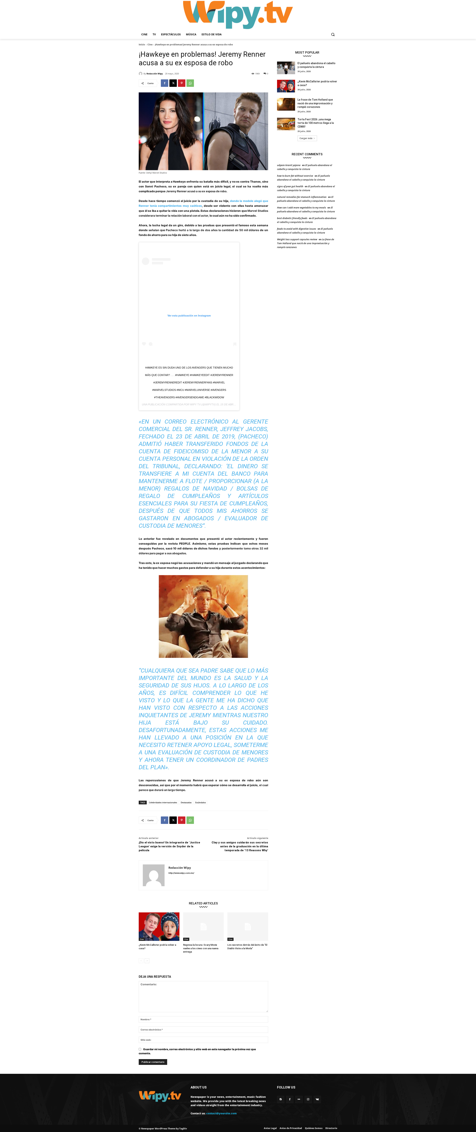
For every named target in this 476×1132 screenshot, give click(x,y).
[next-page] (147, 960)
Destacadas (186, 802)
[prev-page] (141, 960)
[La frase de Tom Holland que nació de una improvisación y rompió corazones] (286, 104)
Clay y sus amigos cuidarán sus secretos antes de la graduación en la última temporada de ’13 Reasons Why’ (240, 846)
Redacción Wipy (155, 73)
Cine (149, 44)
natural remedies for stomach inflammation (302, 197)
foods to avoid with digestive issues (296, 228)
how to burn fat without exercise (295, 175)
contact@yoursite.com (221, 1113)
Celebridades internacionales (163, 802)
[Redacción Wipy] (141, 73)
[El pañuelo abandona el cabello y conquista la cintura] (286, 68)
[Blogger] (280, 1099)
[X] (173, 83)
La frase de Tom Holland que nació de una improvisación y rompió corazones (315, 103)
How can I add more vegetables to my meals (301, 207)
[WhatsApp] (190, 83)
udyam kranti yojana (288, 165)
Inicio (142, 44)
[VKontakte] (317, 1099)
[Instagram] (308, 1099)
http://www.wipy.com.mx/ (181, 873)
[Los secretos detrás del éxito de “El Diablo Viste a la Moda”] (247, 926)
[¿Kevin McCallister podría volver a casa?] (159, 926)
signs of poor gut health (290, 186)
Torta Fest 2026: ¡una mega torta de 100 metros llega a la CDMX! (316, 123)
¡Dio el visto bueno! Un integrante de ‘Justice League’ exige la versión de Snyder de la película (169, 846)
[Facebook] (164, 83)
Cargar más (306, 138)
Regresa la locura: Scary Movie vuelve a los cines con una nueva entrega (200, 948)
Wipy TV (195, 404)
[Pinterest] (181, 83)
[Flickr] (299, 1099)
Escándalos (200, 802)
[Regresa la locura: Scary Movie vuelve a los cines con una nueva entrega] (203, 926)
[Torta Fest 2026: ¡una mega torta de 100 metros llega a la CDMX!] (286, 124)
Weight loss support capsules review (297, 239)
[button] (332, 34)
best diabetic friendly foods (292, 218)
